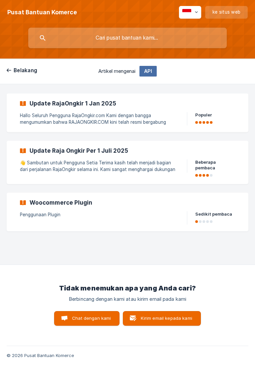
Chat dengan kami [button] (91, 318)
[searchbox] (127, 38)
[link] (127, 112)
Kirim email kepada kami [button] (166, 318)
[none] (42, 12)
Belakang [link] (25, 70)
